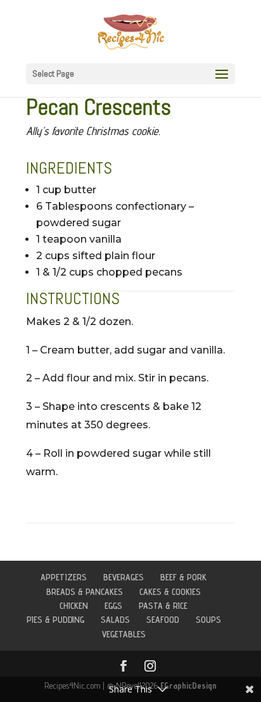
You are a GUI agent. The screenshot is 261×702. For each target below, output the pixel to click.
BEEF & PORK (183, 577)
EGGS (113, 606)
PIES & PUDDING (55, 620)
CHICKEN (74, 606)
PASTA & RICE (163, 606)
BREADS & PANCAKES (84, 592)
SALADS (115, 620)
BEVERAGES (123, 577)
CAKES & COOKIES (170, 592)
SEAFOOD (162, 620)
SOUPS (208, 620)
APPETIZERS (64, 577)
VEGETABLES (124, 634)
